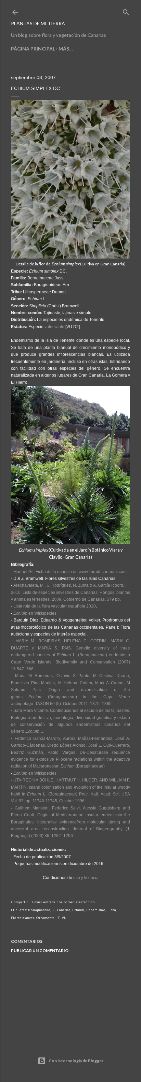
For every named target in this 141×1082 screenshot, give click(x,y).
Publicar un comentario (39, 950)
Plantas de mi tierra (38, 23)
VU (64, 917)
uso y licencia (86, 877)
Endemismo (95, 909)
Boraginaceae (39, 909)
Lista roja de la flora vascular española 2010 (54, 606)
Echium (78, 909)
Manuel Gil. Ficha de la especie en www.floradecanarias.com (70, 571)
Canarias (63, 909)
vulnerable (54, 326)
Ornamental (45, 917)
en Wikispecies (34, 613)
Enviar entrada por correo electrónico (63, 902)
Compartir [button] (19, 902)
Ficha (111, 909)
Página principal (33, 49)
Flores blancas (22, 917)
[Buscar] (126, 10)
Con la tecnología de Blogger (76, 1060)
